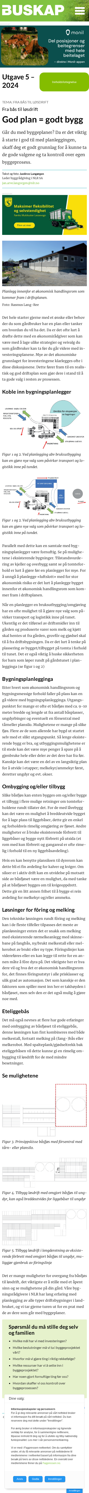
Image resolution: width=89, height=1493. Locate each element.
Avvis (20, 1479)
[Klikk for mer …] (44, 66)
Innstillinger (74, 1490)
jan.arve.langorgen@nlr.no (20, 183)
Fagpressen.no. (52, 1463)
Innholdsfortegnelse (64, 82)
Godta (35, 1479)
